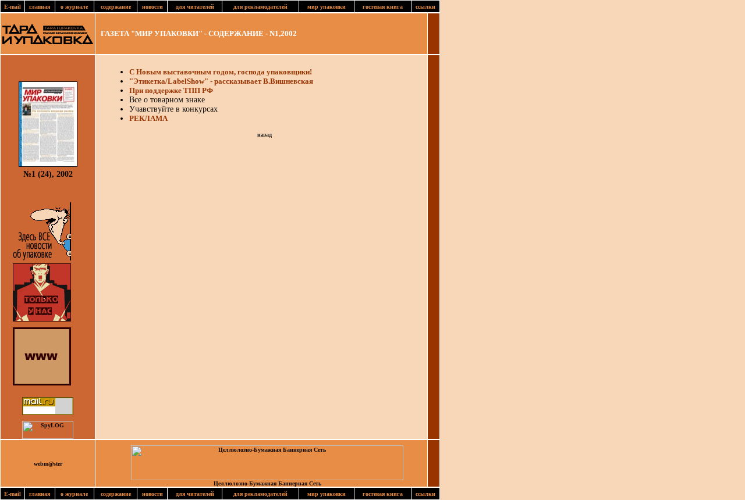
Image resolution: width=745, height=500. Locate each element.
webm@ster (48, 463)
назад (264, 134)
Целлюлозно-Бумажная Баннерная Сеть (267, 483)
